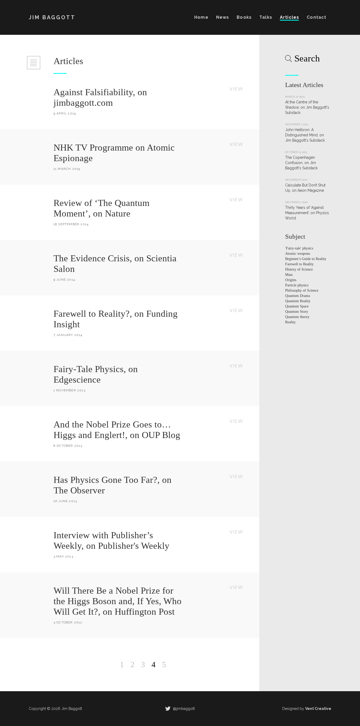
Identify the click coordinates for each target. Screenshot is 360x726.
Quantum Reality (297, 301)
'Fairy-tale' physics (299, 248)
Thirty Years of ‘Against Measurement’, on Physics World (307, 212)
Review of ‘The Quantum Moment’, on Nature (101, 208)
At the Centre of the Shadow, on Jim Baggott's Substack (307, 107)
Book (244, 17)
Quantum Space (297, 306)
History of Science (299, 269)
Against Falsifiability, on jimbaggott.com (100, 97)
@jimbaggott (183, 708)
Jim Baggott (52, 17)
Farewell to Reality (299, 264)
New (222, 17)
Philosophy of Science (301, 290)
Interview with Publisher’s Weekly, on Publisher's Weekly (111, 540)
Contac (316, 17)
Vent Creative (318, 708)
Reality (290, 322)
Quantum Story (296, 312)
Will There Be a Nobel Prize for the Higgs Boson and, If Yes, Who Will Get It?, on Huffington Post (117, 601)
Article (289, 17)
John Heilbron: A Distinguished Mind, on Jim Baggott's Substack (305, 135)
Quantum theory (297, 317)
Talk (265, 17)
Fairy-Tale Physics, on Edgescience (95, 374)
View (236, 89)
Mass (289, 275)
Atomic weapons (297, 254)
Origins (290, 280)
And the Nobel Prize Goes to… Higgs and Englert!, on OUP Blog (116, 429)
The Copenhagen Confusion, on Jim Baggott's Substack (301, 162)
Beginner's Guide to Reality (305, 259)
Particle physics (296, 285)
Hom (201, 17)
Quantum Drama (297, 296)
